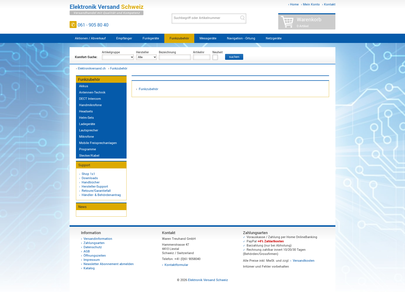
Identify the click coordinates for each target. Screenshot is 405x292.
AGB (87, 251)
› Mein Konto (310, 4)
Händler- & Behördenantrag (101, 195)
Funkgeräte (151, 38)
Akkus (83, 86)
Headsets (86, 111)
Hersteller (142, 52)
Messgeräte (208, 38)
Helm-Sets (86, 117)
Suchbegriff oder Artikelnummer (197, 18)
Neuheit (217, 52)
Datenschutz (93, 247)
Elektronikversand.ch (92, 68)
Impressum (92, 259)
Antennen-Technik (92, 92)
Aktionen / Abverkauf (90, 38)
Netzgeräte (274, 38)
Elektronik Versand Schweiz (208, 280)
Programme (87, 149)
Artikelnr (198, 52)
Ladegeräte (87, 124)
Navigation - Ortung (241, 38)
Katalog (89, 268)
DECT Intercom (90, 98)
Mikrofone (86, 136)
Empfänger (124, 38)
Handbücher (91, 182)
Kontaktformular (176, 265)
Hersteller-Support (95, 186)
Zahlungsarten (94, 243)
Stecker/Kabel (89, 155)
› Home (293, 4)
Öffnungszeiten (95, 255)
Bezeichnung (167, 52)
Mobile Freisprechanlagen (98, 143)
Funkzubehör (179, 38)
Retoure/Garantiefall (96, 190)
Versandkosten (304, 260)
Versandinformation (98, 238)
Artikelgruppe (111, 52)
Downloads (90, 178)
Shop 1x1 (88, 174)
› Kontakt (328, 4)
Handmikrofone (90, 105)
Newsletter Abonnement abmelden (109, 264)
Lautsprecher (88, 130)
